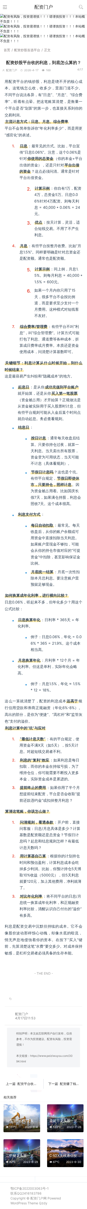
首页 (7, 50)
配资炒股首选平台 (27, 50)
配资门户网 (38, 1198)
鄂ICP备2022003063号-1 (29, 1188)
